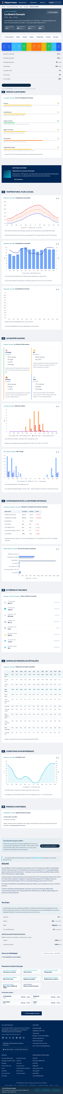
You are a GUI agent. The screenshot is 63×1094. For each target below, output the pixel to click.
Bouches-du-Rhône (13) (39, 1060)
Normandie (4, 1075)
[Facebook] (3, 1037)
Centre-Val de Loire (6, 1065)
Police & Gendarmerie (38, 1038)
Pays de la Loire (20, 1065)
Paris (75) (35, 1058)
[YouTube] (16, 1037)
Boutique (51, 2)
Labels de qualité (37, 1028)
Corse (3, 1068)
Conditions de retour (23, 1085)
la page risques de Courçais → (18, 825)
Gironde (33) (36, 1071)
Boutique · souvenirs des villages (41, 1035)
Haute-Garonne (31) (38, 1068)
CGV (15, 1085)
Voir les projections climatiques (49, 846)
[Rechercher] (59, 2)
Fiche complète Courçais (32, 1013)
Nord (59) (35, 1063)
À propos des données (42, 1085)
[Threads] (23, 1037)
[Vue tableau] (58, 198)
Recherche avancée (38, 1040)
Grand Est (4, 1070)
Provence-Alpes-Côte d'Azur (23, 1068)
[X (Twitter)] (10, 1037)
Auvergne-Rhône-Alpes (12, 6)
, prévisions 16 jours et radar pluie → (16, 85)
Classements (33, 2)
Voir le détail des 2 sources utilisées (12, 957)
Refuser (37, 1090)
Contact (56, 1085)
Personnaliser (46, 1090)
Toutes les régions (20, 1073)
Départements (22, 2)
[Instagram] (6, 1037)
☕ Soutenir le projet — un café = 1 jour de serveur (15, 1049)
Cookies (51, 1085)
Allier (21, 6)
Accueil (3, 6)
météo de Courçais (37, 858)
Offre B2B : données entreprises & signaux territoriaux (13, 1044)
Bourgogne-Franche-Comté (8, 1060)
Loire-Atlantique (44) (38, 1076)
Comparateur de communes (40, 1043)
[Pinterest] (20, 1037)
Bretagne (4, 1063)
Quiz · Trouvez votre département (41, 1046)
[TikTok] (13, 1037)
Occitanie (18, 1060)
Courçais (26, 6)
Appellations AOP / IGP (39, 1030)
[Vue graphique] (56, 198)
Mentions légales (9, 1085)
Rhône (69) (35, 1066)
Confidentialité (32, 1085)
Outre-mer (19, 1063)
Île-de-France (19, 1070)
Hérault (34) (36, 1073)
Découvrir (42, 2)
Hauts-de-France (6, 1073)
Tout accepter (56, 1090)
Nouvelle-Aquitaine (21, 1058)
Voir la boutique (19, 179)
